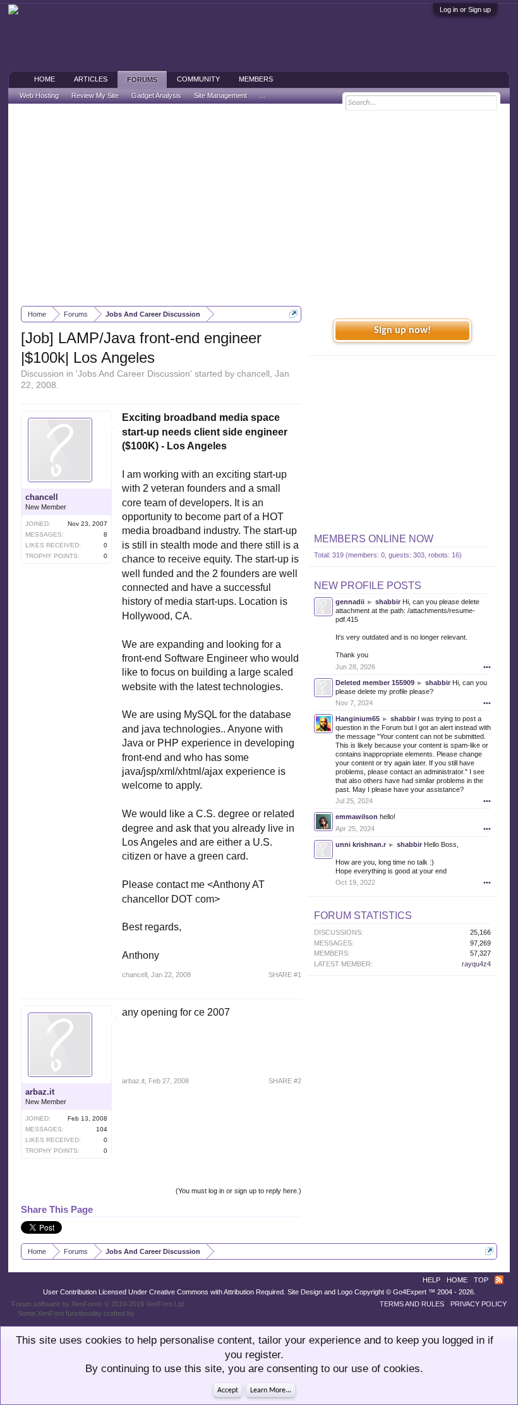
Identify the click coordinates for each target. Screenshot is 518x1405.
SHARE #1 (284, 974)
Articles (90, 79)
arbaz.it (39, 1092)
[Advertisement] (259, 204)
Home (44, 79)
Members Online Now (373, 538)
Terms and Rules (412, 1304)
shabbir (388, 601)
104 (101, 1129)
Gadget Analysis (156, 95)
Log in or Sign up (465, 9)
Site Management (220, 95)
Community (198, 79)
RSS (499, 1279)
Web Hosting (39, 95)
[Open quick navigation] (293, 314)
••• (487, 667)
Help (431, 1280)
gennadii (349, 601)
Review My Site (95, 95)
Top (481, 1280)
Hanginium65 (357, 718)
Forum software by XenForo (98, 1304)
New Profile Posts (367, 585)
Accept (227, 1390)
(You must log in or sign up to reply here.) (238, 1191)
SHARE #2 (284, 1081)
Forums (142, 79)
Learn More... (270, 1390)
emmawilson (356, 816)
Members (256, 79)
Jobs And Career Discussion (134, 373)
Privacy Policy (478, 1304)
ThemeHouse (157, 1313)
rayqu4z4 (476, 964)
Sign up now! (402, 330)
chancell (253, 373)
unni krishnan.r (360, 844)
